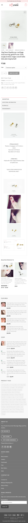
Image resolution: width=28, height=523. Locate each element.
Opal (13, 84)
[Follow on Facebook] (2, 447)
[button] (2, 5)
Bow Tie (21, 394)
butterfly (3, 397)
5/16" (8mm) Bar (5, 387)
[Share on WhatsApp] (2, 87)
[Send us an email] (8, 447)
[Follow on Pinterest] (10, 447)
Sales (2, 471)
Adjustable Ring (5, 394)
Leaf (25, 404)
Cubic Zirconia (5, 399)
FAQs (2, 488)
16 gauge (13, 82)
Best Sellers (4, 468)
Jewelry (3, 459)
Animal (16, 394)
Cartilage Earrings (7, 84)
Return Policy (4, 485)
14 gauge (12, 387)
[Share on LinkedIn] (16, 87)
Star (8, 411)
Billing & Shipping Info (6, 482)
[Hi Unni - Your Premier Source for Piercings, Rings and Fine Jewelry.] (14, 5)
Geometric (12, 401)
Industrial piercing (5, 404)
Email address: (4, 499)
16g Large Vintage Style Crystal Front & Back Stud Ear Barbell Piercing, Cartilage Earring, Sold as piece (21, 282)
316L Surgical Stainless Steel (8, 392)
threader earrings (14, 411)
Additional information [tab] (9, 102)
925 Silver (17, 392)
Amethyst (12, 394)
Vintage (3, 414)
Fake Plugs (18, 399)
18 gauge (9, 389)
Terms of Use (20, 517)
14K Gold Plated (19, 387)
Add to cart (14, 73)
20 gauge (14, 389)
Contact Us (4, 479)
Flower (7, 401)
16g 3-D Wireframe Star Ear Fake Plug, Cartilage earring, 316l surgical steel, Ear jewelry (6, 281)
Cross (17, 397)
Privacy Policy (14, 518)
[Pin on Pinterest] (13, 87)
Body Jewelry (9, 50)
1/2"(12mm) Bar (5, 384)
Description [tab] (5, 99)
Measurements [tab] (6, 108)
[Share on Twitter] (8, 87)
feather (23, 399)
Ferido (3, 401)
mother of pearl (5, 409)
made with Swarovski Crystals (12, 406)
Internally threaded (15, 404)
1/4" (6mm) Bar (7, 82)
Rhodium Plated (19, 409)
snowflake (4, 411)
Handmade (4, 462)
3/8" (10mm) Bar (21, 384)
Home (2, 50)
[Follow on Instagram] (5, 447)
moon (21, 406)
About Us (6, 517)
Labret (21, 404)
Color (2, 67)
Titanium (21, 411)
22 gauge (20, 389)
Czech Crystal (12, 399)
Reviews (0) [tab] (5, 105)
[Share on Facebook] (5, 87)
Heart (17, 401)
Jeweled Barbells (20, 50)
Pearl (14, 409)
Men (2, 465)
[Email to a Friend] (10, 87)
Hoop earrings (23, 401)
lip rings (3, 406)
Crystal (21, 397)
